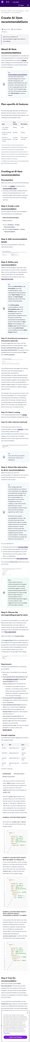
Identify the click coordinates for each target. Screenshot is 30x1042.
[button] (17, 2)
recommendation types (10, 188)
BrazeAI (10, 10)
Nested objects (7, 730)
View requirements (10, 632)
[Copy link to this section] (2, 26)
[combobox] (22, 5)
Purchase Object (23, 547)
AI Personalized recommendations (17, 74)
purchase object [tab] (19, 774)
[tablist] (15, 219)
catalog (24, 60)
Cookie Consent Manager (15, 1037)
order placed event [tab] (8, 776)
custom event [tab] (6, 774)
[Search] (19, 5)
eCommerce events (12, 679)
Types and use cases (7, 279)
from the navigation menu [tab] (10, 217)
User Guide (3, 10)
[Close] (27, 1012)
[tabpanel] (15, 228)
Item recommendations (18, 10)
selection (20, 429)
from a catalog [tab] (7, 220)
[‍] (6, 2)
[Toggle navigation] (28, 5)
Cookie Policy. (7, 1033)
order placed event (22, 558)
